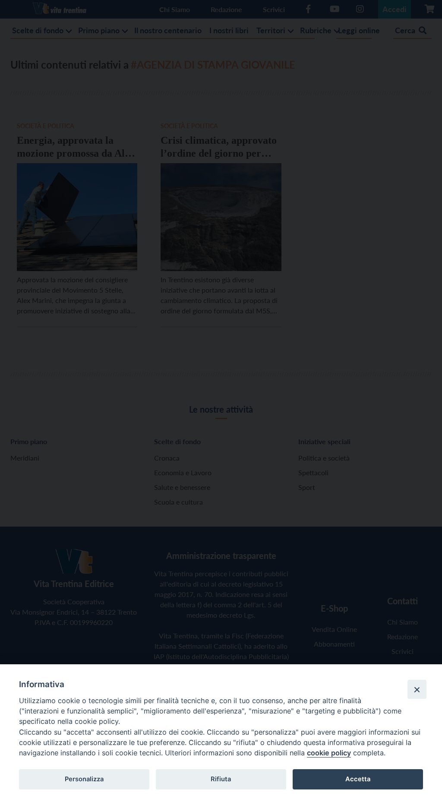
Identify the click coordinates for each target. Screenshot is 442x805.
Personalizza (84, 779)
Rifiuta (221, 779)
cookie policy (329, 752)
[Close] (416, 689)
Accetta (357, 779)
